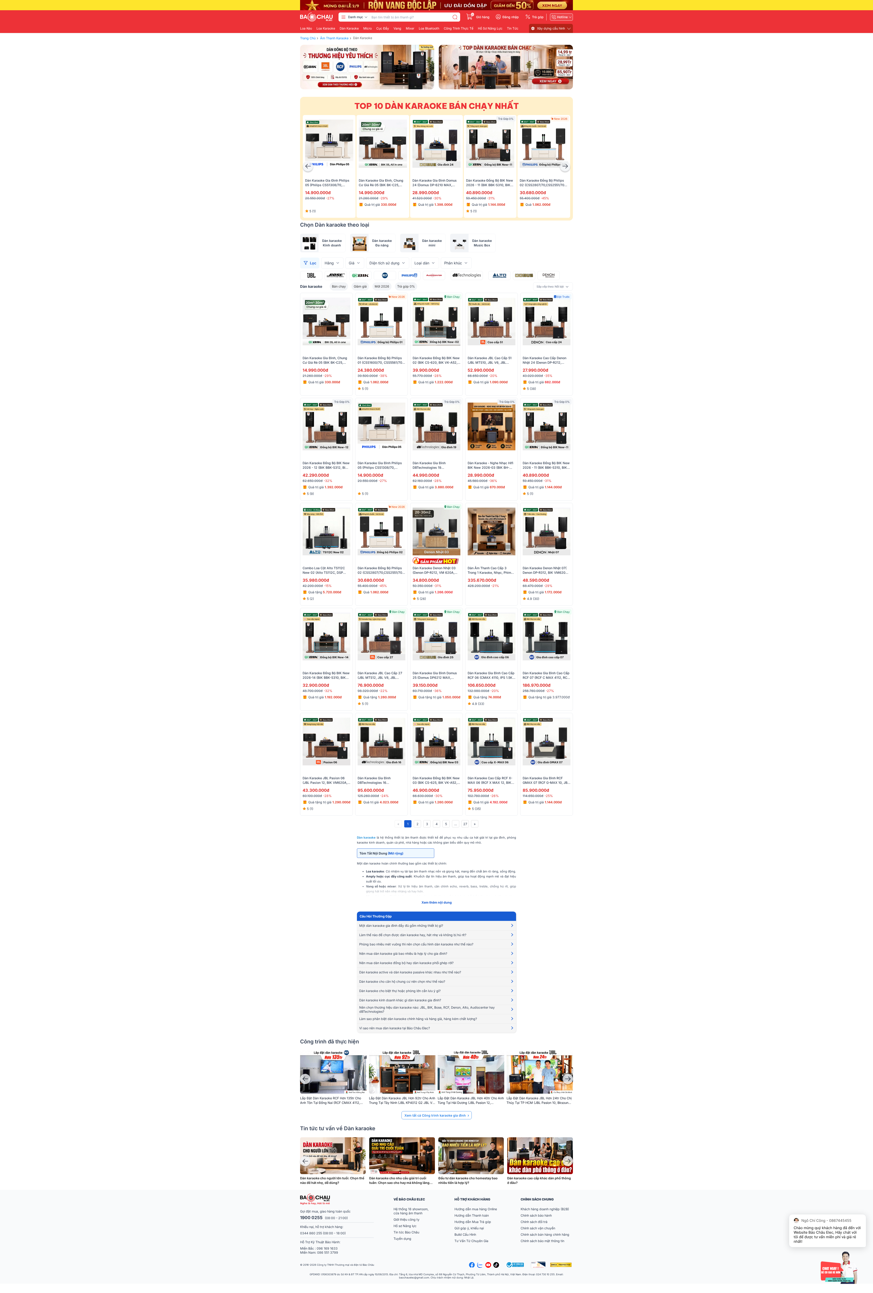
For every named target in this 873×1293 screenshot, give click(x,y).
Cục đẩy (382, 28)
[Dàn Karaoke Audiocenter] (434, 275)
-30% (437, 198)
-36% (493, 481)
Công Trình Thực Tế (458, 28)
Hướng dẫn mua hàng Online (475, 1209)
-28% (437, 376)
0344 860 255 (311, 1233)
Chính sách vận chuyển (538, 1228)
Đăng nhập (510, 17)
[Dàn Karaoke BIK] (360, 275)
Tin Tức (512, 28)
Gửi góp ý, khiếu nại (469, 1228)
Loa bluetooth (429, 28)
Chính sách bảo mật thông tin (542, 1241)
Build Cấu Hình (465, 1234)
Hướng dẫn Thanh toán (471, 1215)
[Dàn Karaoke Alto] (499, 275)
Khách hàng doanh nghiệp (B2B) (545, 1209)
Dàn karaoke (349, 28)
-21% (495, 586)
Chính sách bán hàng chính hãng (545, 1234)
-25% (548, 796)
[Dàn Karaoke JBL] (311, 275)
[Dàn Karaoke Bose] (336, 275)
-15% (328, 586)
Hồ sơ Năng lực (405, 1226)
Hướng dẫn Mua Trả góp (472, 1222)
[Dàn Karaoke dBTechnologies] (467, 275)
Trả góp (538, 17)
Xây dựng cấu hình (551, 28)
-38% (383, 376)
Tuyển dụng (402, 1238)
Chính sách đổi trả (534, 1222)
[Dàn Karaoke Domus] (524, 275)
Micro (367, 28)
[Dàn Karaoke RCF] (385, 275)
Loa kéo (306, 28)
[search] (455, 17)
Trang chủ (308, 38)
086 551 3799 (327, 1252)
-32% (328, 481)
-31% (491, 198)
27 (465, 824)
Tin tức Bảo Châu (406, 1232)
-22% (383, 691)
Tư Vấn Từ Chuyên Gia (471, 1241)
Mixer (410, 28)
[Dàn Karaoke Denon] (548, 275)
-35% (548, 376)
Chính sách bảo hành (536, 1215)
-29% (383, 198)
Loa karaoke (325, 28)
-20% (493, 376)
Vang (397, 28)
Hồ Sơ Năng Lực (490, 28)
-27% (330, 198)
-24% (384, 796)
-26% (494, 796)
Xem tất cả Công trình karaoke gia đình (435, 1115)
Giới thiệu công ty (406, 1219)
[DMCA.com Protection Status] (561, 1265)
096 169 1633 (327, 1248)
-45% (545, 198)
